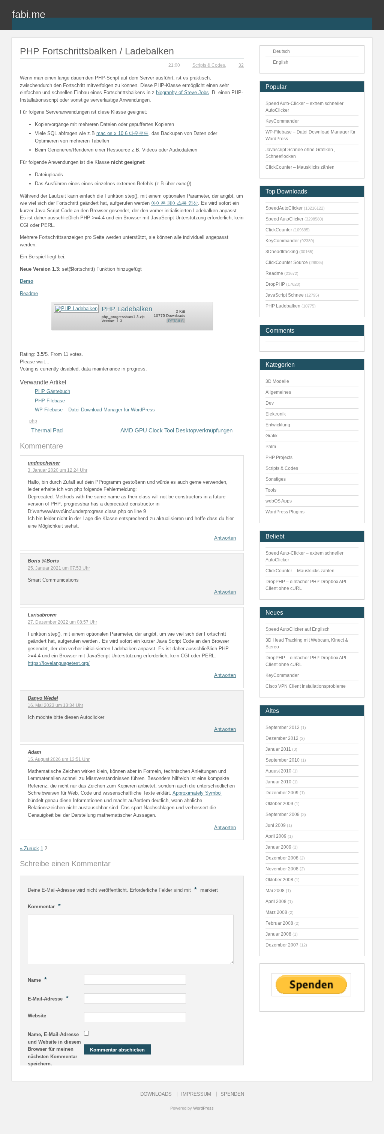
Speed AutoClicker (284, 219)
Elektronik (276, 414)
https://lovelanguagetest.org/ (59, 663)
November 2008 (282, 869)
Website (37, 1015)
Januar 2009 (278, 847)
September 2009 (283, 814)
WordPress (203, 1108)
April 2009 (276, 836)
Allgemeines (278, 392)
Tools (271, 490)
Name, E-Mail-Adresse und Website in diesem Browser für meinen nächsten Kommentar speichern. (54, 1049)
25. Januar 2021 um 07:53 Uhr (59, 568)
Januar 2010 (278, 781)
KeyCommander (282, 121)
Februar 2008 (279, 923)
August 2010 (278, 771)
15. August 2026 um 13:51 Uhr (59, 759)
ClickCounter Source (287, 262)
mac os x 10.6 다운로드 (122, 133)
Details (176, 321)
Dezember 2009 (282, 792)
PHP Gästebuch (52, 391)
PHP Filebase (50, 401)
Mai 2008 (275, 890)
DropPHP (275, 284)
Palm (271, 446)
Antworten (225, 538)
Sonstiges (276, 479)
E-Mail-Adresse (48, 998)
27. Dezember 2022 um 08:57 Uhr (62, 622)
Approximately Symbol (197, 793)
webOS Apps (279, 501)
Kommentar (44, 906)
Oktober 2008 (279, 879)
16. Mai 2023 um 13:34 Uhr (55, 705)
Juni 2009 (276, 825)
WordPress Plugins (285, 511)
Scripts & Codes (208, 65)
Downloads (156, 1094)
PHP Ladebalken (127, 309)
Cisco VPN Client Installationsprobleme (306, 686)
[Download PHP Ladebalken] (76, 308)
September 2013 (283, 727)
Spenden (232, 1094)
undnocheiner (44, 463)
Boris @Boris (43, 561)
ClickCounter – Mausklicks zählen (300, 167)
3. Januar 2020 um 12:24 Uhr (57, 470)
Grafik (272, 435)
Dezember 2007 (282, 945)
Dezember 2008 (282, 858)
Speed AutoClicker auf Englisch (298, 629)
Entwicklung (278, 425)
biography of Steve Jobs (182, 92)
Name (37, 979)
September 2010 (283, 760)
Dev (270, 403)
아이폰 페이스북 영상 (174, 203)
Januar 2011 (278, 749)
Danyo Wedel (43, 698)
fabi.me (28, 14)
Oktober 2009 (279, 803)
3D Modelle (277, 381)
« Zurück (29, 848)
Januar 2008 (278, 934)
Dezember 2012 (282, 738)
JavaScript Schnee (285, 295)
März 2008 (276, 912)
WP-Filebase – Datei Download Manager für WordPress (95, 409)
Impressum (196, 1094)
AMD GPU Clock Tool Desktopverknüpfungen (176, 430)
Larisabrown (42, 615)
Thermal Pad (47, 430)
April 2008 (276, 901)
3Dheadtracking (282, 251)
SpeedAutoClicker (284, 208)
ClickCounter (279, 229)
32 (241, 65)
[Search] (366, 19)
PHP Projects (279, 457)
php (33, 421)
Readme (29, 293)
